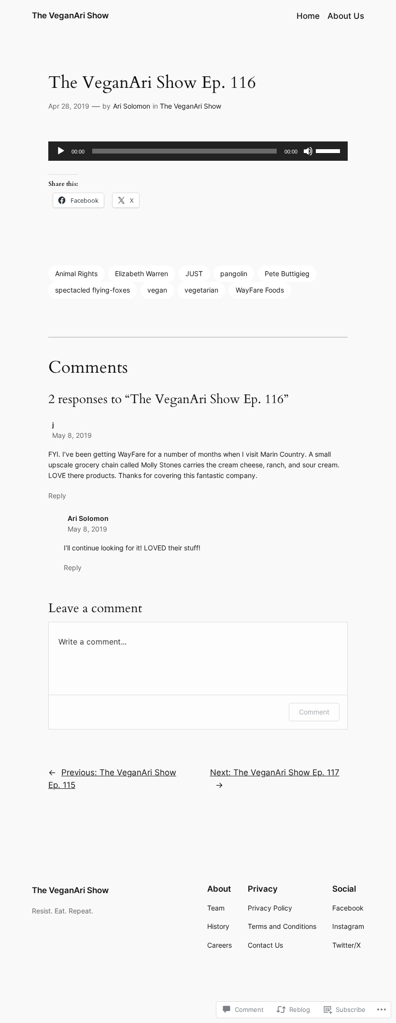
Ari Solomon (131, 106)
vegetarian (201, 290)
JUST (194, 273)
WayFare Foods (260, 290)
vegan (157, 290)
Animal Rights (76, 273)
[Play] (61, 151)
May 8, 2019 (72, 435)
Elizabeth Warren (141, 273)
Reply (57, 495)
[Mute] (308, 151)
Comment (314, 712)
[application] (198, 151)
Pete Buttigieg (287, 273)
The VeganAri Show (70, 15)
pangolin (233, 273)
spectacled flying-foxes (92, 290)
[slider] (329, 150)
